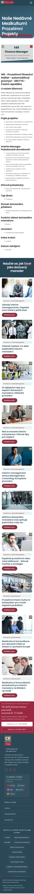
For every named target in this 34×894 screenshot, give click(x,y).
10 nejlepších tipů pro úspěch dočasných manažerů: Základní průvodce (13, 391)
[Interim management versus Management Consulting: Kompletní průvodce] (17, 456)
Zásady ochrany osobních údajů (12, 885)
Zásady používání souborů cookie (13, 888)
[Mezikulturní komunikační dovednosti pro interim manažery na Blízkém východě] (17, 665)
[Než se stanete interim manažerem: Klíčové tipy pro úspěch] (17, 414)
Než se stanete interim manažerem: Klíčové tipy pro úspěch (15, 434)
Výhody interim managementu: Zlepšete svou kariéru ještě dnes (15, 307)
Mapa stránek (7, 890)
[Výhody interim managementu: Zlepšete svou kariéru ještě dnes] (17, 287)
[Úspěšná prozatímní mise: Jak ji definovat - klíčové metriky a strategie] (17, 541)
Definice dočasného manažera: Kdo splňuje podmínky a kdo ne (14, 520)
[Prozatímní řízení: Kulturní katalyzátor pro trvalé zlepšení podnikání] (17, 583)
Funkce (17, 808)
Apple (11, 789)
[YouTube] (10, 770)
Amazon (20, 789)
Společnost (17, 820)
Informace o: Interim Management (13, 301)
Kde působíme (17, 814)
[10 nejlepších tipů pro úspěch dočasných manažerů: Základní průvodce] (17, 370)
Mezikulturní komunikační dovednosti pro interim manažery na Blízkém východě (16, 686)
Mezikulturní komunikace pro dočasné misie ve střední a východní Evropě (16, 644)
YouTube (12, 785)
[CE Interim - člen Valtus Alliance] (17, 741)
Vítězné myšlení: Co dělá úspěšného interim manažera (15, 349)
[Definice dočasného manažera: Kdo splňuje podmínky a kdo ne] (17, 500)
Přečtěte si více (9, 315)
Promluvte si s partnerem (17, 724)
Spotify (22, 785)
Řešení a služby (17, 802)
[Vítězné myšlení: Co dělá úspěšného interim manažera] (17, 329)
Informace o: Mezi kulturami (11, 596)
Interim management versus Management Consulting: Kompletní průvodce (14, 477)
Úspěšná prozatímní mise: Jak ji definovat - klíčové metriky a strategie (16, 561)
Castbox (12, 794)
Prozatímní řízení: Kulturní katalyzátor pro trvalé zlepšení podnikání (16, 602)
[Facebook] (14, 770)
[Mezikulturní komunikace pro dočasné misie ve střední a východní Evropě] (17, 624)
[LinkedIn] (6, 770)
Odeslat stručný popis (17, 729)
